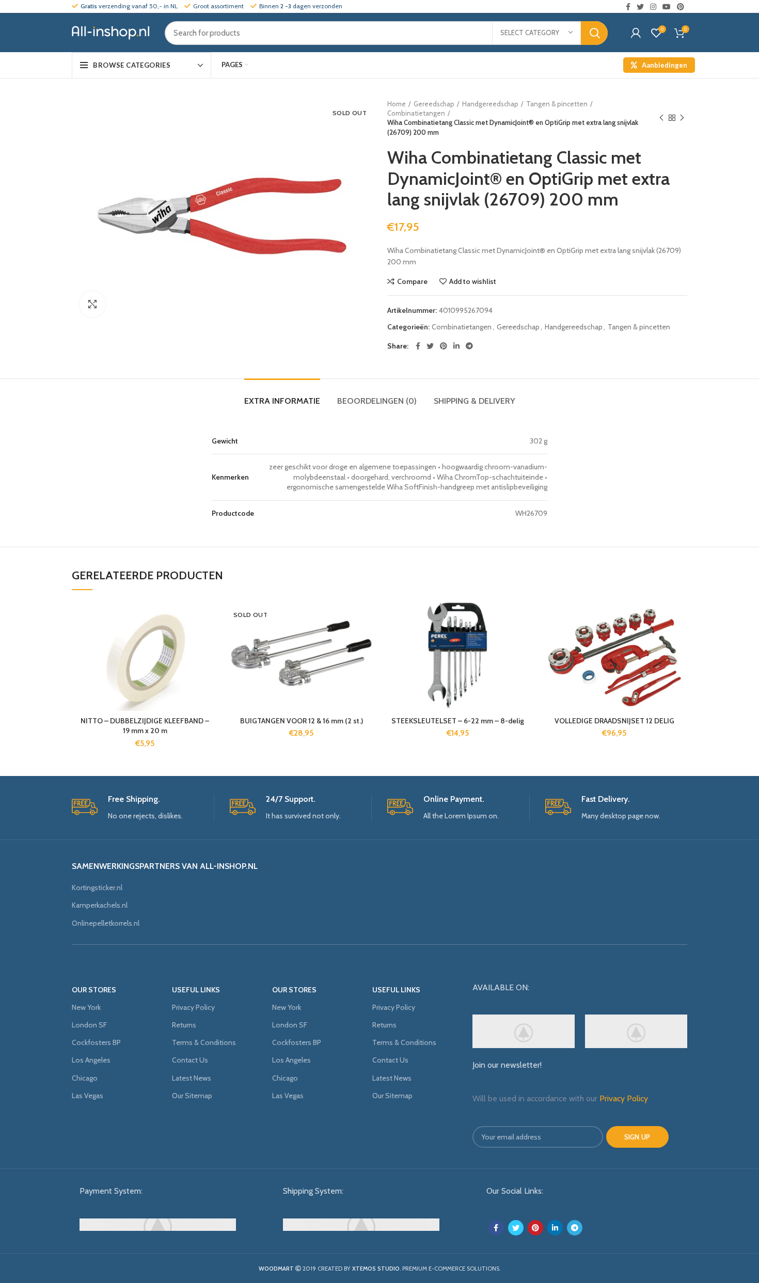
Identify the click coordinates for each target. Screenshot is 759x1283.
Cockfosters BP (96, 1042)
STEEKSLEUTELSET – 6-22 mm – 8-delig (457, 720)
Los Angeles (91, 1060)
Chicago (85, 1078)
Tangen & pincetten (557, 104)
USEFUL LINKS (196, 989)
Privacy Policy (193, 1007)
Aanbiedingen (664, 65)
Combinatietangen (416, 113)
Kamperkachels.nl (100, 905)
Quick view (210, 664)
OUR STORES (94, 989)
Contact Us (190, 1060)
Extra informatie (282, 401)
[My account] (636, 33)
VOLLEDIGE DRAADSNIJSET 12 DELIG (614, 720)
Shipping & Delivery (474, 401)
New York (86, 1007)
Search (594, 33)
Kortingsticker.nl (97, 887)
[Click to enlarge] (92, 304)
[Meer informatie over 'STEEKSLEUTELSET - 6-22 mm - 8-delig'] (523, 641)
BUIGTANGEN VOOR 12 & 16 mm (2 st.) (301, 720)
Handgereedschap (490, 104)
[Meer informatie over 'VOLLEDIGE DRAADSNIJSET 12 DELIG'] (679, 641)
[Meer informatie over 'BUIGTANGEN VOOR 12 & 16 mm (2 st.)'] (367, 641)
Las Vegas (87, 1095)
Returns (184, 1024)
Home (396, 104)
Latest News (191, 1078)
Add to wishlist (472, 281)
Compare (412, 281)
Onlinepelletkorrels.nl (105, 923)
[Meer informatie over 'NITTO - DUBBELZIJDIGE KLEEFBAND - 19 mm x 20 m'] (210, 641)
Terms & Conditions (204, 1042)
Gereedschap (434, 104)
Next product (682, 118)
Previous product (661, 118)
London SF (89, 1024)
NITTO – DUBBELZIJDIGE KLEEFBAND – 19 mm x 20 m (145, 726)
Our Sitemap (192, 1095)
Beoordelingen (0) (377, 401)
